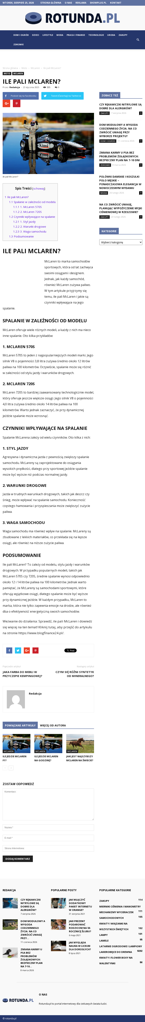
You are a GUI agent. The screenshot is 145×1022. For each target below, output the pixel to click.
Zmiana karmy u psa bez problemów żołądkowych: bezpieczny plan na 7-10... (31, 958)
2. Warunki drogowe (29, 226)
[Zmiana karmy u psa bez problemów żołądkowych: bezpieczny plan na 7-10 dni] (10, 953)
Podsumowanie (21, 236)
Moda (59, 35)
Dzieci (35, 35)
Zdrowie (18, 44)
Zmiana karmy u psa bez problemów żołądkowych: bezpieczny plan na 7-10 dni (119, 156)
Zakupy (123, 35)
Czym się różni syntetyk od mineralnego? (75, 674)
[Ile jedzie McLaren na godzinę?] (48, 743)
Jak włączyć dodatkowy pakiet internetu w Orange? (80, 905)
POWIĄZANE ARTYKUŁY (20, 725)
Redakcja (14, 87)
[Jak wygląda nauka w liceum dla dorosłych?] (58, 946)
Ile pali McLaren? (17, 197)
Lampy (103, 935)
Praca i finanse (76, 35)
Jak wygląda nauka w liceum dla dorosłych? (80, 946)
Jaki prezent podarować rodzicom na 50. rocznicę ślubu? (80, 926)
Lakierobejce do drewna (115, 952)
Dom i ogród (21, 35)
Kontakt (115, 2)
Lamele (104, 940)
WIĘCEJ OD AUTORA (53, 725)
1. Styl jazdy (24, 221)
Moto (7, 73)
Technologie (96, 35)
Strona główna (50, 2)
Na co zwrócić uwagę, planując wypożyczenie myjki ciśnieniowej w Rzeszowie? (120, 208)
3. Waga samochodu (29, 231)
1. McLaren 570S (27, 207)
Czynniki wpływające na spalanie (32, 217)
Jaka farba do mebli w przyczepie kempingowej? (22, 674)
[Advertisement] (72, 57)
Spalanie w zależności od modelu (32, 202)
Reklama (81, 2)
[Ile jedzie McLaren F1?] (16, 743)
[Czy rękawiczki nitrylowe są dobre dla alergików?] (10, 903)
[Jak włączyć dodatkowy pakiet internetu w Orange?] (58, 903)
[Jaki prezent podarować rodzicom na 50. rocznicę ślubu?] (58, 924)
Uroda (111, 35)
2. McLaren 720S (27, 212)
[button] (137, 39)
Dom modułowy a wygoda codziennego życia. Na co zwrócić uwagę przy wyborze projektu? (118, 130)
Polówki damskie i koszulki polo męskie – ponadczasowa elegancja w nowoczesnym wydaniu (120, 182)
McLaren (18, 73)
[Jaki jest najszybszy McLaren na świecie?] (80, 743)
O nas (68, 2)
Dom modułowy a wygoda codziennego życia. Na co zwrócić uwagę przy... (33, 929)
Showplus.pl (98, 2)
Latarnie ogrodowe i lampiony (120, 946)
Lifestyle (47, 35)
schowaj (38, 188)
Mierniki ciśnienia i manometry (120, 906)
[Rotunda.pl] (72, 18)
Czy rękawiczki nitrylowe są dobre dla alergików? (120, 106)
